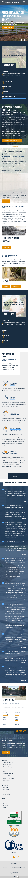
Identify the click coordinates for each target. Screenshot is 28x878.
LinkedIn (14, 857)
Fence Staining (16, 286)
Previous (21, 39)
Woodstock (17, 724)
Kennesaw (17, 715)
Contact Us (6, 753)
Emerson (4, 722)
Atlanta (4, 710)
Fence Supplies (6, 247)
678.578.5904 (14, 853)
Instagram (18, 857)
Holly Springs (17, 710)
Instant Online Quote (8, 28)
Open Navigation (23, 2)
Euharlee (4, 724)
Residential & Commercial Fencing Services (12, 141)
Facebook (10, 857)
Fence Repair (6, 286)
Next (24, 39)
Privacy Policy (14, 863)
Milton (16, 720)
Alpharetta (5, 712)
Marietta (16, 717)
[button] (14, 785)
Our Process (6, 201)
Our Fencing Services (14, 146)
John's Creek (17, 712)
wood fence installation (12, 165)
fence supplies (22, 211)
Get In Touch (15, 476)
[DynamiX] (14, 872)
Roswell (16, 722)
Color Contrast (18, 877)
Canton (4, 717)
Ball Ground (5, 715)
